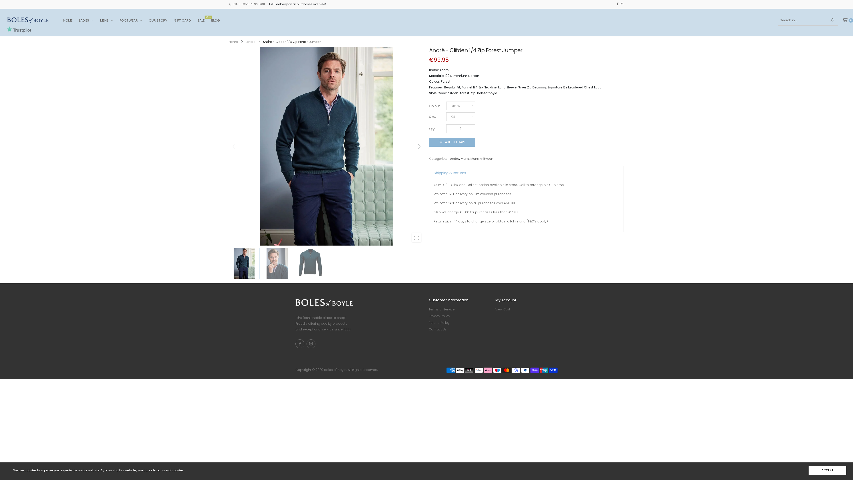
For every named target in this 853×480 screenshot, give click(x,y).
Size (432, 116)
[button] (418, 146)
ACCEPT (827, 470)
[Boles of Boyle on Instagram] (622, 4)
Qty (432, 129)
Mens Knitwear (481, 158)
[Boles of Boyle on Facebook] (617, 4)
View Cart (502, 309)
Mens (465, 158)
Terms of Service (442, 309)
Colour (434, 106)
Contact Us (437, 329)
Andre (454, 158)
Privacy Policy (439, 316)
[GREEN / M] (326, 146)
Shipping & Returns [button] (450, 173)
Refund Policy (439, 322)
